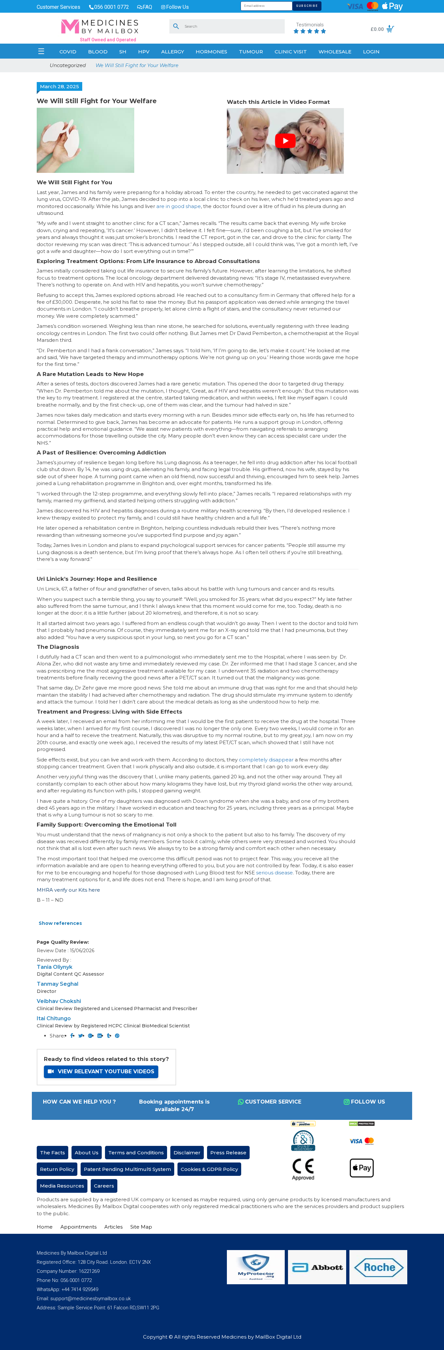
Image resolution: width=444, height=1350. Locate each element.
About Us (86, 1152)
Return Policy (57, 1169)
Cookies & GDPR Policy (209, 1169)
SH (122, 52)
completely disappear (266, 760)
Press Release (228, 1152)
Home (45, 1227)
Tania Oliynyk (54, 967)
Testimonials (310, 25)
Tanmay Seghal (57, 984)
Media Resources (62, 1186)
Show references (60, 923)
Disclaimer (187, 1152)
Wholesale (335, 52)
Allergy (172, 52)
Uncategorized (68, 65)
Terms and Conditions (136, 1152)
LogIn (371, 52)
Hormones (211, 52)
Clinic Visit (291, 52)
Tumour (251, 52)
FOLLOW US (368, 1102)
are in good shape (178, 206)
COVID (67, 52)
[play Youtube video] (285, 141)
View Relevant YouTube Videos (105, 1071)
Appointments (78, 1227)
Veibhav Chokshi (59, 1001)
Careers (104, 1186)
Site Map (141, 1227)
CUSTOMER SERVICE (273, 1102)
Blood (98, 52)
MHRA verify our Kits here (68, 890)
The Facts (52, 1152)
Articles (113, 1227)
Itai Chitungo (54, 1018)
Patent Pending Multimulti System (127, 1169)
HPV (144, 52)
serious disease (274, 873)
